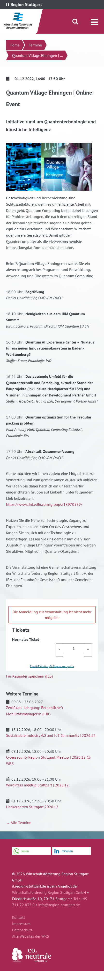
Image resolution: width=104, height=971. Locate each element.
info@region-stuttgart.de (59, 904)
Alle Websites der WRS (30, 936)
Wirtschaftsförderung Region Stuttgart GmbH (49, 892)
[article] (52, 635)
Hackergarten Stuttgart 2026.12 (32, 806)
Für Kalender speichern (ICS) (29, 676)
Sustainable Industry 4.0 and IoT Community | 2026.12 (51, 735)
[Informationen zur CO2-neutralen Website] (31, 960)
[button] (31, 851)
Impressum (21, 924)
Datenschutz (22, 930)
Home (15, 45)
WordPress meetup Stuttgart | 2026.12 (37, 785)
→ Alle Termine (18, 822)
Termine (35, 45)
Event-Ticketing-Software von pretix (52, 666)
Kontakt (18, 917)
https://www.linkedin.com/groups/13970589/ (44, 504)
